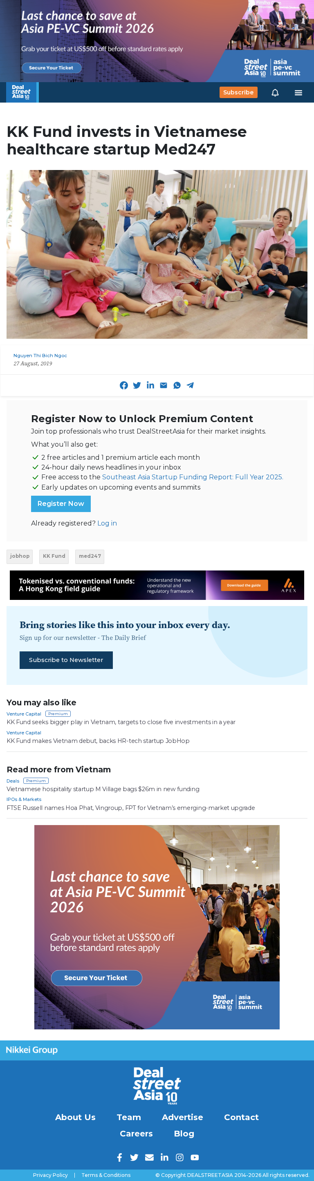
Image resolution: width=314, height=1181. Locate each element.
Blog (184, 1134)
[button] (275, 92)
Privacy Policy (50, 1175)
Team (129, 1117)
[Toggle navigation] (298, 92)
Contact (241, 1117)
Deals (13, 781)
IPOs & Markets (24, 799)
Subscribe (238, 92)
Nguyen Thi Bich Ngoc (40, 355)
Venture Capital (24, 714)
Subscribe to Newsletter (66, 660)
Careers (136, 1134)
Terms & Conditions (105, 1175)
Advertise (182, 1117)
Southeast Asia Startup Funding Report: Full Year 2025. (192, 477)
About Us (75, 1117)
